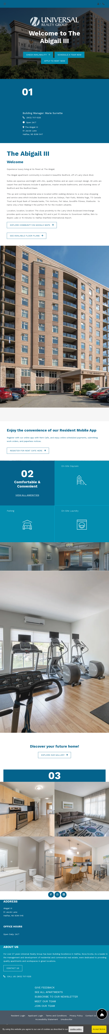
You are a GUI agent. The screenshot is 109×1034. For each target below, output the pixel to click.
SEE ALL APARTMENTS (49, 992)
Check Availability (36, 55)
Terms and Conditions (56, 1015)
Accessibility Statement (46, 1019)
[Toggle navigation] (4, 4)
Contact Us (90, 1015)
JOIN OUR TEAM (45, 1005)
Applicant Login (35, 1015)
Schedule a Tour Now (69, 55)
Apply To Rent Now (54, 61)
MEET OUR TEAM (45, 1001)
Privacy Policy (76, 1015)
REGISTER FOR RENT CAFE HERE (26, 450)
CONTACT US (13, 968)
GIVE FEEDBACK (45, 987)
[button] (99, 4)
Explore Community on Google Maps (30, 225)
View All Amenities (27, 495)
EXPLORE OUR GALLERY (53, 755)
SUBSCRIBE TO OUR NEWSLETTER (56, 996)
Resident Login (18, 1015)
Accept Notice (99, 1029)
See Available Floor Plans (25, 236)
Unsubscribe (66, 1019)
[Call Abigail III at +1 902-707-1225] (104, 4)
